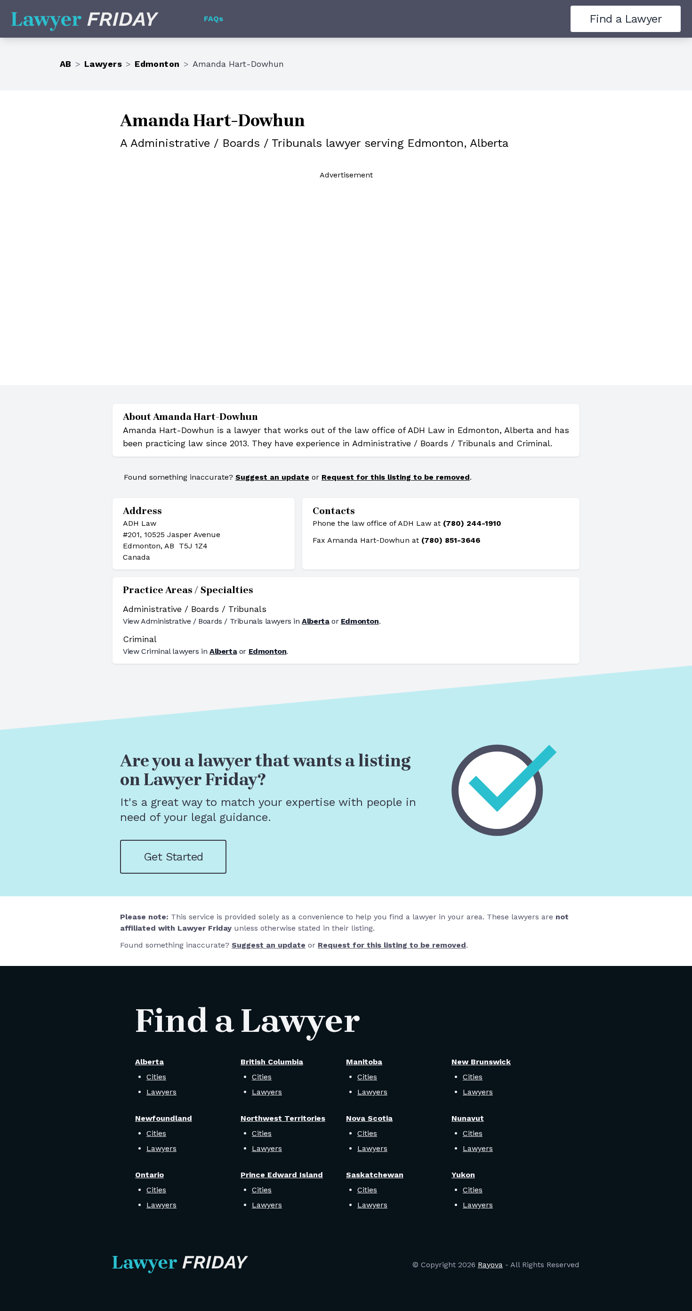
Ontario (149, 1174)
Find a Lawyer (625, 18)
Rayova (490, 1264)
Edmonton (157, 64)
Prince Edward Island (282, 1174)
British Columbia (272, 1061)
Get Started (173, 856)
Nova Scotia (369, 1118)
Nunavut (467, 1118)
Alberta (315, 621)
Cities (156, 1076)
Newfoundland (163, 1118)
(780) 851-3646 (450, 540)
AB (66, 64)
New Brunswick (481, 1061)
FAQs (213, 18)
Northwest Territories (283, 1118)
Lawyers (103, 64)
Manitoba (364, 1061)
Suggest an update (272, 477)
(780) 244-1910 (472, 523)
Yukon (463, 1174)
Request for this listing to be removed (396, 477)
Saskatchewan (374, 1174)
